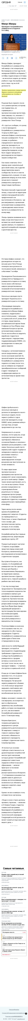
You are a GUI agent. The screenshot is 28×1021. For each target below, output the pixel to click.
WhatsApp (16, 1009)
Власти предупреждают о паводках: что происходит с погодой (14, 900)
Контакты (23, 1013)
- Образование (14, 20)
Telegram (11, 1009)
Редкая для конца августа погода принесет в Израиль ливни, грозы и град (12, 903)
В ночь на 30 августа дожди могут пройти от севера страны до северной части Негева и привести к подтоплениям (14, 879)
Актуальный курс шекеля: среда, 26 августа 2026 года (12, 888)
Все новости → (6, 954)
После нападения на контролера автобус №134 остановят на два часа (13, 923)
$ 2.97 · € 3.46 (23, 6)
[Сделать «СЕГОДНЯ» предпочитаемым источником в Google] (22, 58)
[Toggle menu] (24, 2)
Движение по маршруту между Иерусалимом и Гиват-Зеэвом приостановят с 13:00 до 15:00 (13, 927)
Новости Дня (6, 20)
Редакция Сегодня (7, 54)
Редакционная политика (14, 1013)
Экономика (5, 885)
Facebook (4, 96)
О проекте (5, 1013)
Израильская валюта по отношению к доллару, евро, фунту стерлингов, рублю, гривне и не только (14, 892)
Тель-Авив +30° (13, 6)
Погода (4, 872)
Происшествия (6, 921)
